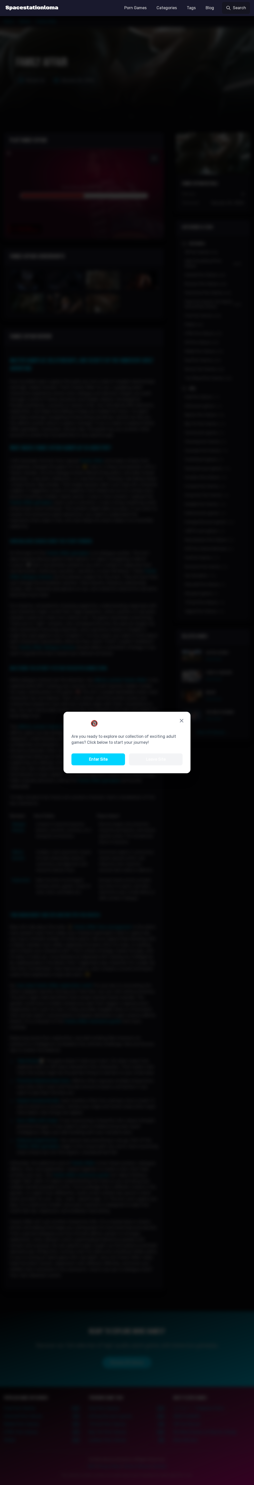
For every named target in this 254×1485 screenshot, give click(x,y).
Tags (191, 7)
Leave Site (156, 759)
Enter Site (98, 759)
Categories (167, 7)
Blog (210, 7)
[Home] (32, 8)
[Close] (182, 721)
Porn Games (135, 7)
